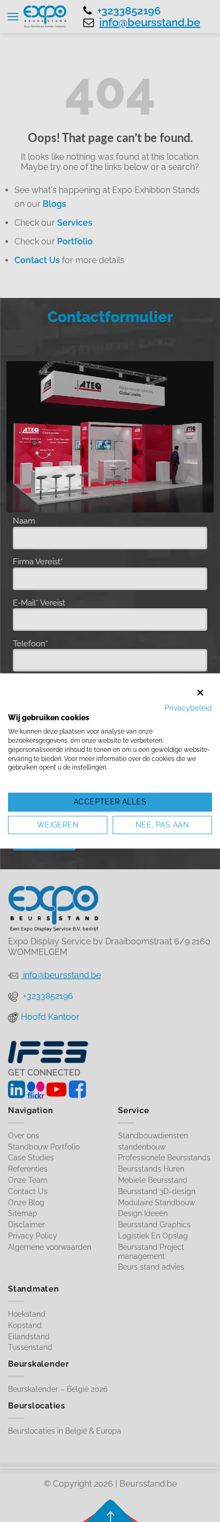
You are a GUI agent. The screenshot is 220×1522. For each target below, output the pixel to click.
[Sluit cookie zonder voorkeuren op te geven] (200, 692)
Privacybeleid (188, 708)
